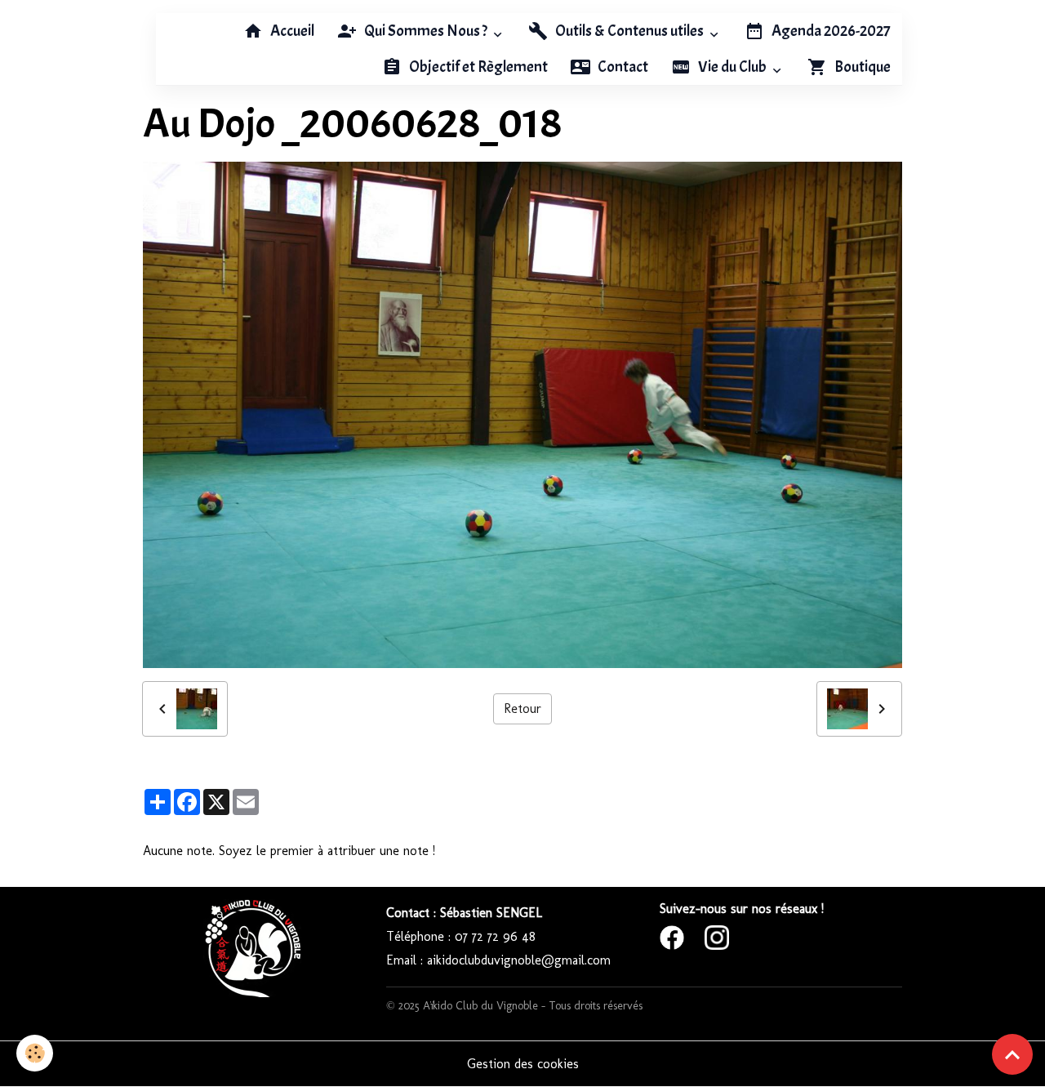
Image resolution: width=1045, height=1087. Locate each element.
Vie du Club (732, 67)
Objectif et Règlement (477, 67)
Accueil (291, 31)
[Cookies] (34, 1053)
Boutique (861, 67)
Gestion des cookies (523, 1063)
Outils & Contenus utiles (629, 31)
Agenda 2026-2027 (830, 31)
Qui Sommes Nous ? (426, 31)
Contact (621, 67)
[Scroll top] (1012, 1054)
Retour (522, 708)
